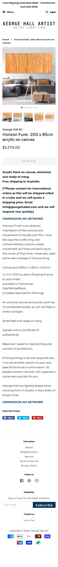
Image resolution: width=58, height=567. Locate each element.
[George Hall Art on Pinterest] (29, 481)
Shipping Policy (29, 452)
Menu (10, 12)
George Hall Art (39, 530)
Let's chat (29, 520)
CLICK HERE (10, 274)
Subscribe (44, 505)
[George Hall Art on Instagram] (36, 481)
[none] (52, 117)
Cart (53, 12)
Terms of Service (29, 461)
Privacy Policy (29, 465)
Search (29, 447)
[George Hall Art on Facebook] (22, 481)
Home (5, 39)
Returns (29, 456)
